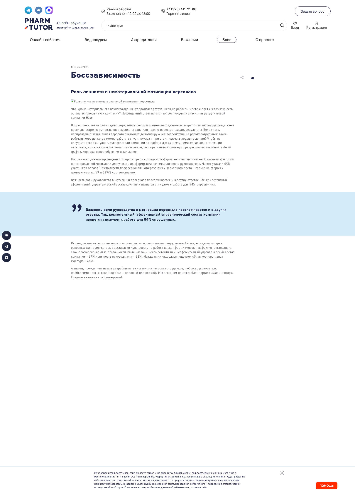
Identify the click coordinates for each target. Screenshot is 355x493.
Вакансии (189, 39)
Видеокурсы (96, 39)
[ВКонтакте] (252, 78)
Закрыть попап (282, 473)
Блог (226, 39)
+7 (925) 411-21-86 (181, 9)
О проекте (265, 39)
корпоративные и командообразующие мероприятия (181, 147)
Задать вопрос (312, 11)
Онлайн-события (45, 39)
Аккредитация (144, 39)
